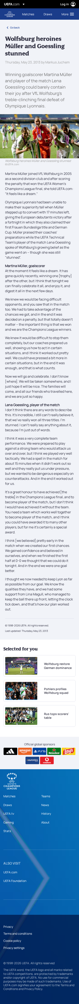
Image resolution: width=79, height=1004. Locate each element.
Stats (7, 831)
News (45, 805)
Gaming (8, 822)
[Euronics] (32, 760)
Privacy (8, 927)
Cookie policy (12, 941)
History (46, 814)
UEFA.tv (8, 814)
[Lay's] (68, 751)
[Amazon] (25, 751)
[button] (67, 14)
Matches (9, 796)
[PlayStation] (39, 751)
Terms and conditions (17, 934)
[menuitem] (29, 14)
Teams (45, 796)
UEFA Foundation (14, 881)
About (45, 822)
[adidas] (10, 751)
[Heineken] (54, 751)
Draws (7, 805)
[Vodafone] (47, 760)
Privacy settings (13, 948)
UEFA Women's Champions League (9, 14)
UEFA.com (10, 872)
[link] (28, 14)
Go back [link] (15, 27)
